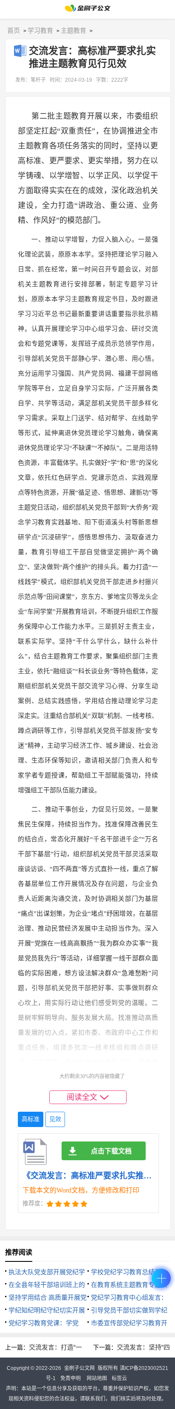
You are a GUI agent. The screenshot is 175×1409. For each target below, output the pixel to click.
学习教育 (40, 30)
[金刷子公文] (88, 10)
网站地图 (97, 1378)
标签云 (119, 1378)
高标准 (31, 1119)
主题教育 (73, 30)
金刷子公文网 (79, 1368)
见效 (55, 1119)
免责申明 (70, 1378)
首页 (13, 30)
